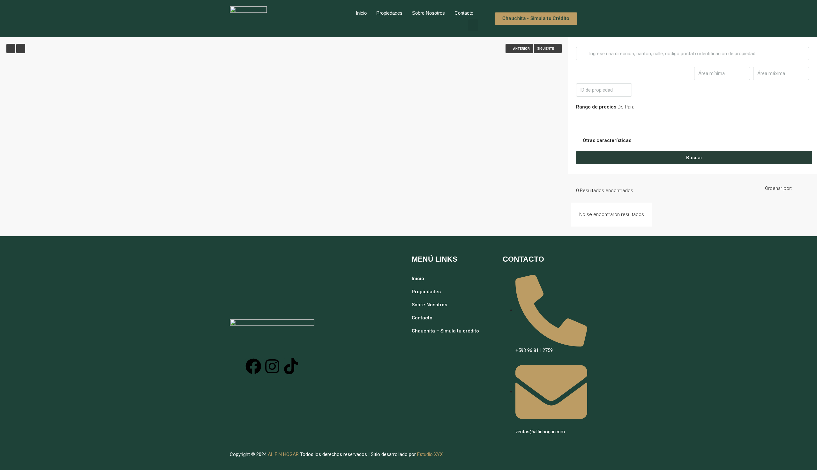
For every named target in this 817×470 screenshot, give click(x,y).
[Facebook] (253, 366)
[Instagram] (272, 366)
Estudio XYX (430, 454)
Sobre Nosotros (428, 13)
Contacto (463, 13)
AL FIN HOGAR (283, 454)
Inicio (361, 13)
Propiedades (389, 13)
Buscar (694, 157)
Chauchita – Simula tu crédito (445, 331)
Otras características (606, 140)
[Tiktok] (291, 366)
